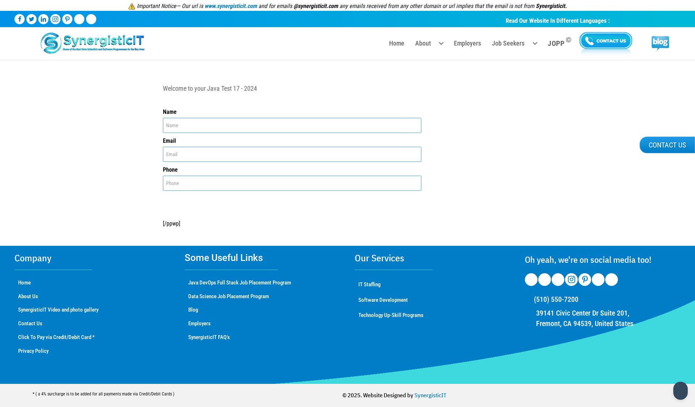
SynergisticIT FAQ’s (209, 337)
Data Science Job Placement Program (228, 296)
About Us (28, 296)
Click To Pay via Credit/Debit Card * (56, 337)
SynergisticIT (430, 395)
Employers (199, 323)
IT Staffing (369, 284)
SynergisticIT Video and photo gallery (58, 310)
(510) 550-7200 (556, 299)
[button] (667, 145)
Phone (170, 169)
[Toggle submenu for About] (441, 43)
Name (170, 111)
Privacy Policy (33, 351)
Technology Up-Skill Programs (391, 315)
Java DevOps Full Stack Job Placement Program (239, 282)
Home (24, 282)
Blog (193, 310)
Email (169, 140)
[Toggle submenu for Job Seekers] (535, 43)
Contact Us (30, 323)
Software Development (383, 300)
